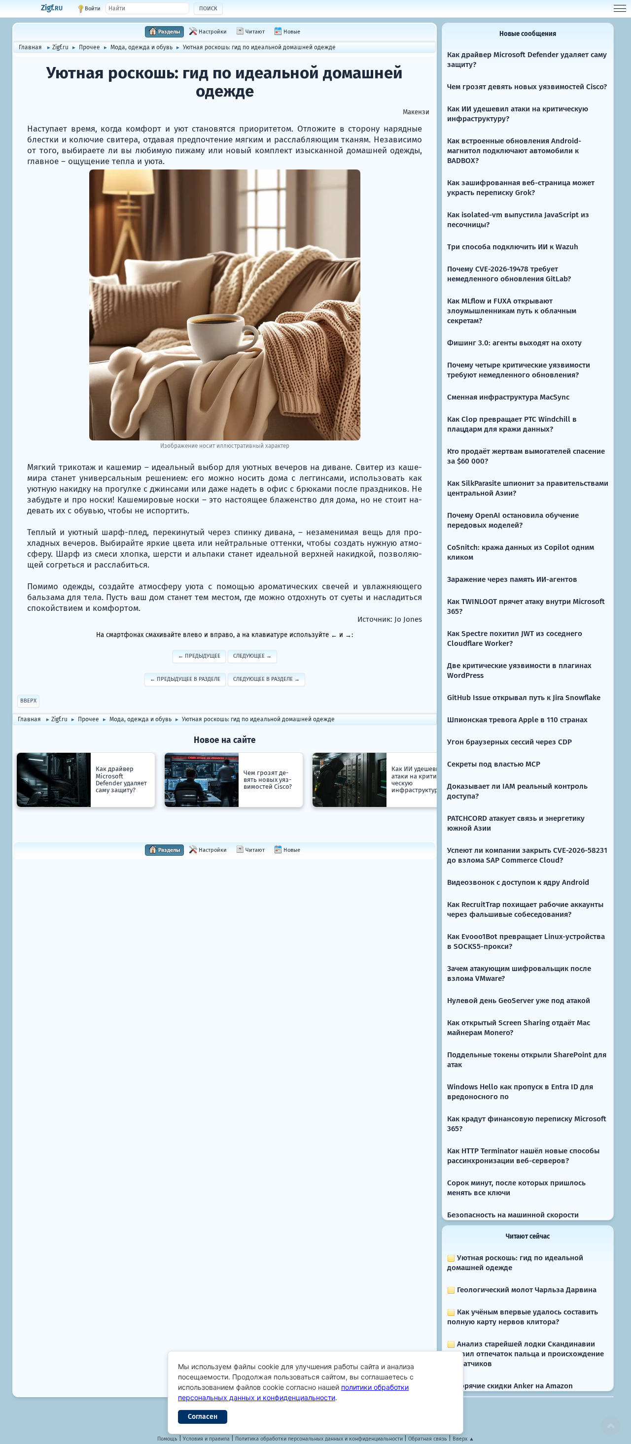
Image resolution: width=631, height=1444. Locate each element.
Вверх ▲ (463, 1439)
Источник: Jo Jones (389, 619)
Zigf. (52, 7)
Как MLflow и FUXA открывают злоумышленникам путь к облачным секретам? (511, 311)
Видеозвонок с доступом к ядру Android (518, 882)
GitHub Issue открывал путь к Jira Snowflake (523, 697)
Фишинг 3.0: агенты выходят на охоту (514, 342)
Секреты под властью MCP (493, 764)
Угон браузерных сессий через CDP (509, 742)
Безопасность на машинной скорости (513, 1214)
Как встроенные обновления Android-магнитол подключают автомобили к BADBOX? (514, 150)
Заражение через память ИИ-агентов (512, 579)
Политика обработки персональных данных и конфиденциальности (319, 1439)
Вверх (28, 701)
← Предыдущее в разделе (185, 679)
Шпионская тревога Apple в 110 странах (517, 719)
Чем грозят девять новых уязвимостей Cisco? (527, 86)
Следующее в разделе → (266, 679)
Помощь (167, 1439)
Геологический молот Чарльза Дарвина (525, 1289)
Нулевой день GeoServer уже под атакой (518, 1000)
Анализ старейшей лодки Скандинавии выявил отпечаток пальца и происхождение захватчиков (525, 1354)
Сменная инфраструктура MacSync (508, 397)
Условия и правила (206, 1439)
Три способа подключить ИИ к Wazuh (512, 246)
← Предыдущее (199, 656)
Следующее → (252, 656)
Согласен (202, 1416)
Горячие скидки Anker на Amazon (514, 1385)
